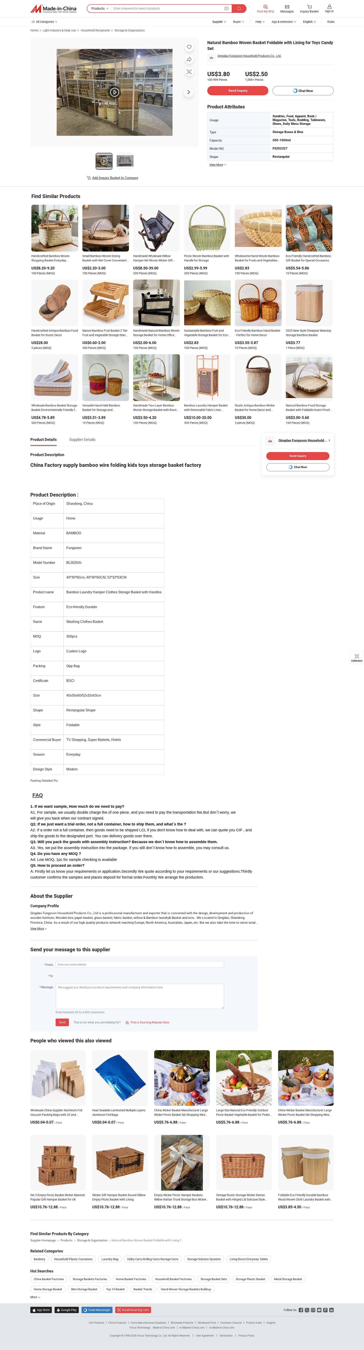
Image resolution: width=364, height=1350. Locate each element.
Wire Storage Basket (84, 1289)
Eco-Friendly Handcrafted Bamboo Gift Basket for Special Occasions (308, 258)
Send (62, 1022)
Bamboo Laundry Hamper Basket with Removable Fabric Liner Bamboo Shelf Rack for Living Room (206, 408)
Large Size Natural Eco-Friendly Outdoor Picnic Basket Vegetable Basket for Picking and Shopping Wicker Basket (244, 1114)
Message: (47, 987)
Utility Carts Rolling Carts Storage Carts (152, 1259)
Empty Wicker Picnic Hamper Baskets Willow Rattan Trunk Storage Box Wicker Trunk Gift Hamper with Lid (180, 1199)
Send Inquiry (238, 91)
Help (258, 22)
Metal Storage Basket (288, 1279)
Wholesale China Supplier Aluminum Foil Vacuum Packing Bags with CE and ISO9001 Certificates (56, 1114)
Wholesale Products (182, 1322)
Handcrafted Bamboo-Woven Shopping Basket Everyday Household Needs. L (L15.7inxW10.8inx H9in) (50, 258)
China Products (117, 1322)
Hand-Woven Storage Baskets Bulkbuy (186, 1289)
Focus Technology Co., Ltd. (152, 1335)
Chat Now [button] (305, 91)
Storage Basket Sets (214, 1279)
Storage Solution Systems (204, 1259)
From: (50, 965)
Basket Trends (143, 1289)
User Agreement (205, 1335)
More (34, 1297)
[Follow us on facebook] (301, 1310)
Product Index (254, 1322)
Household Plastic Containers (73, 1259)
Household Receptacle (95, 30)
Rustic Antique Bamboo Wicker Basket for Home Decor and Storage (255, 408)
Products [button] (98, 8)
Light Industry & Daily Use (59, 30)
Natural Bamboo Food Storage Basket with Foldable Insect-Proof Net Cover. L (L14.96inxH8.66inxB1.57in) (308, 408)
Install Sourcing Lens (135, 1310)
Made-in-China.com (164, 1327)
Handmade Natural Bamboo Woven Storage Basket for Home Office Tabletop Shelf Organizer (156, 333)
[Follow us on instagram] (313, 1310)
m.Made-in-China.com (192, 1327)
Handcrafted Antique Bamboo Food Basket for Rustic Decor (54, 332)
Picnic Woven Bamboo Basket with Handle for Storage (206, 258)
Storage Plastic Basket (250, 1279)
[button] (226, 8)
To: (52, 976)
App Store (41, 1310)
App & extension (282, 22)
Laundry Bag (110, 1259)
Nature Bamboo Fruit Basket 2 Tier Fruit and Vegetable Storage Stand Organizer (104, 333)
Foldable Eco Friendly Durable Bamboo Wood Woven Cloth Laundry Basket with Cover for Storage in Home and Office (304, 1199)
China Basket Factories (49, 1279)
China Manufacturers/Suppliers (148, 1322)
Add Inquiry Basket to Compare (115, 177)
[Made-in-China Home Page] (53, 8)
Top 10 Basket (115, 1289)
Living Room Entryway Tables (249, 1259)
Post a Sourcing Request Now (147, 1022)
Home (34, 30)
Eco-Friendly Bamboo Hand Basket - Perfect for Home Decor (257, 332)
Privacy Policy (246, 1335)
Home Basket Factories (131, 1279)
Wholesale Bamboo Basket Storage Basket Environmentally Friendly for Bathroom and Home (54, 408)
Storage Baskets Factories (90, 1279)
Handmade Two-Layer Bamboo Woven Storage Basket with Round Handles (155, 408)
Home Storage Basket (48, 1289)
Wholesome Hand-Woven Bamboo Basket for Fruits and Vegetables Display (257, 258)
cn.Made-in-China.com (221, 1327)
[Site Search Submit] (239, 8)
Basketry (39, 1259)
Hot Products (96, 1322)
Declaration (226, 1335)
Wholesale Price (207, 1322)
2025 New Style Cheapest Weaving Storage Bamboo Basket (308, 332)
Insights (270, 1322)
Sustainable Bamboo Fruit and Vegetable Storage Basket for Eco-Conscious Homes (206, 333)
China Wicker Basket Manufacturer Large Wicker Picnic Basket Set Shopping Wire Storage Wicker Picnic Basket (181, 1114)
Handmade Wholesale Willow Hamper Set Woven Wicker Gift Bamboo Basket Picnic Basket (153, 258)
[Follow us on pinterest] (325, 1310)
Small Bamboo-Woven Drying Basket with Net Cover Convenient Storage (104, 258)
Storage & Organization (129, 30)
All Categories (45, 22)
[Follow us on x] (307, 1310)
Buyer (237, 22)
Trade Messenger (97, 1310)
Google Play (67, 1310)
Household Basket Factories (173, 1279)
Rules (331, 22)
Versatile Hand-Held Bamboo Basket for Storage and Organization (101, 408)
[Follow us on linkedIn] (331, 1310)
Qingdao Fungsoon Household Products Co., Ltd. (249, 56)
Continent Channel (231, 1322)
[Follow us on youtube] (319, 1310)
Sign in (329, 11)
